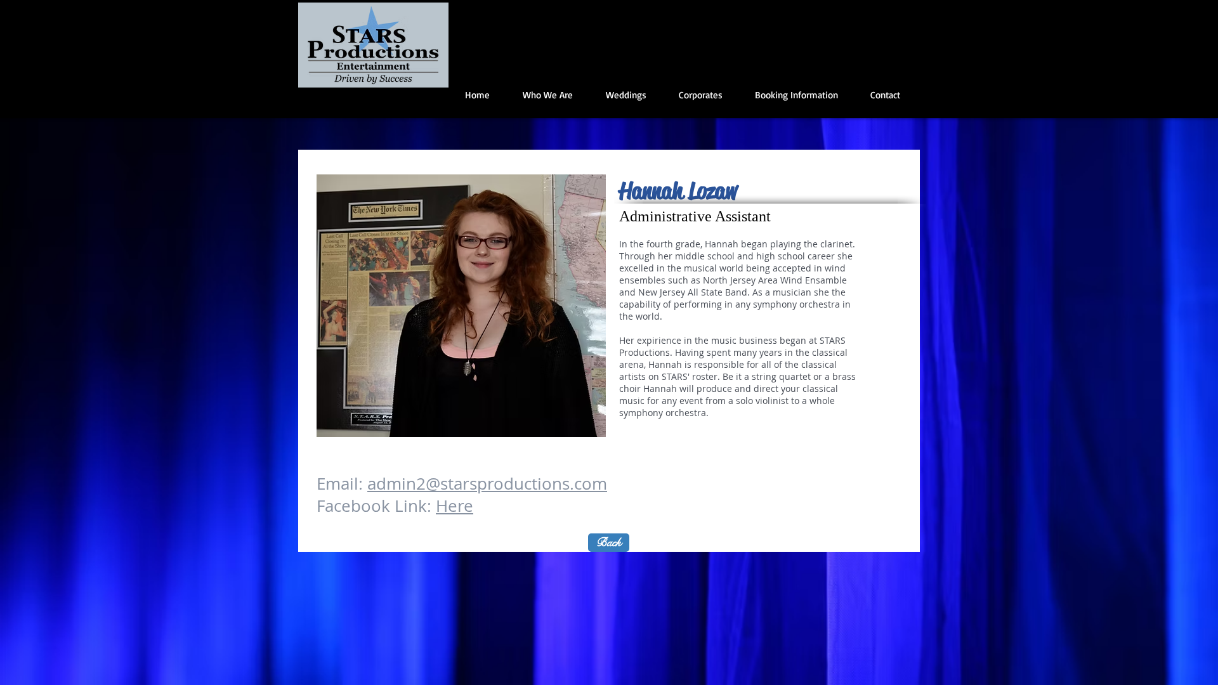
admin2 (396, 484)
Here (454, 506)
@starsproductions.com (516, 484)
